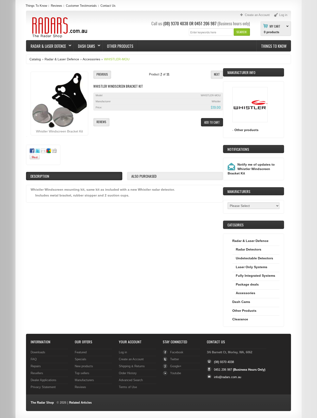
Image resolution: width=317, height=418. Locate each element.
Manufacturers (84, 380)
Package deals (247, 284)
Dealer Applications (43, 380)
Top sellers (82, 373)
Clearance (240, 319)
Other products (246, 130)
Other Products (120, 46)
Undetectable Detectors (254, 258)
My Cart (275, 26)
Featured (81, 352)
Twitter (174, 359)
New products (84, 366)
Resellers (37, 373)
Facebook (176, 352)
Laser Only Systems (251, 267)
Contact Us (108, 5)
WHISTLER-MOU (116, 59)
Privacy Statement (43, 387)
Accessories (91, 59)
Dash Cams (84, 46)
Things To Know (36, 5)
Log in (123, 352)
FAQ (34, 359)
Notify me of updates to (251, 169)
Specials (80, 359)
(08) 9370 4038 (175, 23)
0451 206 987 (205, 23)
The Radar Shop (42, 402)
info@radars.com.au (227, 377)
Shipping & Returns (132, 366)
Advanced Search (131, 380)
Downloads (38, 352)
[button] (242, 31)
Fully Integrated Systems (255, 275)
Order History (128, 373)
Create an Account (131, 359)
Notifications (238, 149)
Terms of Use (128, 387)
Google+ (175, 366)
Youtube (175, 373)
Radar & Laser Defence (46, 46)
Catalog (35, 59)
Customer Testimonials (81, 5)
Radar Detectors (248, 249)
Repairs (36, 366)
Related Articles (80, 402)
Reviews (56, 5)
